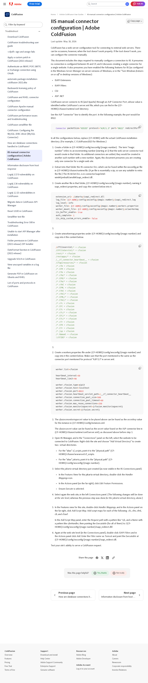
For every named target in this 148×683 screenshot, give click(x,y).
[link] (15, 4)
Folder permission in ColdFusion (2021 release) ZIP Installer (23, 242)
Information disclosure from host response (23, 167)
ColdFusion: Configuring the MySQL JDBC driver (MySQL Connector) (21, 134)
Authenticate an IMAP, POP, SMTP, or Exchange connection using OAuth (24, 70)
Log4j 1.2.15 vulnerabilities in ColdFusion (21, 195)
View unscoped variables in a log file (23, 266)
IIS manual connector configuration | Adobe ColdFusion (19, 156)
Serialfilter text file (16, 217)
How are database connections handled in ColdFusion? (22, 145)
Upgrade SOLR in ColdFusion (21, 259)
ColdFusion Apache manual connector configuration (21, 108)
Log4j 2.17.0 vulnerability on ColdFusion (21, 176)
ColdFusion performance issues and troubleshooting (22, 117)
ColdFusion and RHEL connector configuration (23, 99)
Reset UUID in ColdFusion (20, 211)
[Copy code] (140, 127)
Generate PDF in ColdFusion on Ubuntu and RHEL (22, 276)
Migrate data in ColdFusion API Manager (22, 204)
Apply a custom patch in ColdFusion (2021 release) (20, 59)
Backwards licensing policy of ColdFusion (22, 90)
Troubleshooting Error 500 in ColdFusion (21, 224)
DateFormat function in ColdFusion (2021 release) (24, 252)
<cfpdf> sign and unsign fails (21, 52)
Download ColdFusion (18, 37)
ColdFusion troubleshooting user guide (23, 44)
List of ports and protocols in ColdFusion (21, 285)
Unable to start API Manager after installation (24, 233)
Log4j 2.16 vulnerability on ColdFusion (20, 185)
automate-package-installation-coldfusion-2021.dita (23, 81)
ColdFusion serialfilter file (20, 125)
